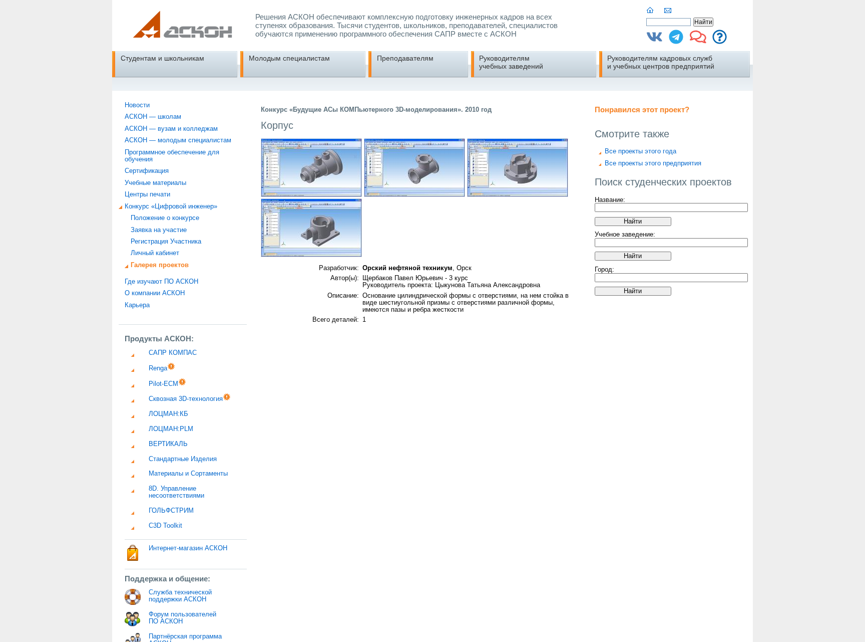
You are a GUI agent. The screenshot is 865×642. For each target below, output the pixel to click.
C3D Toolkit (165, 525)
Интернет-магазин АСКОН (188, 548)
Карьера (137, 305)
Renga (158, 368)
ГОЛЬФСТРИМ (171, 510)
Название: (610, 199)
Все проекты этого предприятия (653, 163)
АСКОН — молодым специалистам (178, 140)
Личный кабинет (155, 253)
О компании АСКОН (155, 293)
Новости (137, 105)
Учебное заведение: (625, 234)
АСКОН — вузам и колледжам (171, 128)
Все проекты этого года (640, 151)
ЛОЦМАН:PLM (171, 429)
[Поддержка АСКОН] (719, 40)
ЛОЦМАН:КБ (168, 413)
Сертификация (147, 170)
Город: (604, 269)
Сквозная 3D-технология (186, 398)
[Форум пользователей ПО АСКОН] (698, 40)
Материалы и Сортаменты (188, 473)
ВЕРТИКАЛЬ (168, 444)
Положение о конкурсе (165, 218)
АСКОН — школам (153, 116)
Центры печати (147, 194)
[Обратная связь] (668, 11)
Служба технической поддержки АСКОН (180, 596)
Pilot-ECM (163, 383)
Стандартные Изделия (183, 459)
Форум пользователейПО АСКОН (182, 618)
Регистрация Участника (166, 241)
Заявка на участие (159, 230)
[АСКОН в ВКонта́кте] (654, 40)
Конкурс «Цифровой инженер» (171, 206)
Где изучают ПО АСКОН (161, 281)
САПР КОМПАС (173, 352)
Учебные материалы (155, 182)
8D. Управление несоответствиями (176, 492)
